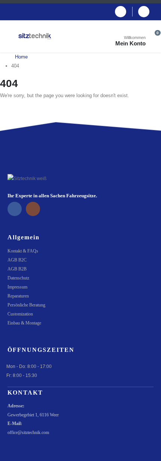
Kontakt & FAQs (22, 251)
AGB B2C (17, 260)
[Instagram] (143, 11)
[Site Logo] (34, 36)
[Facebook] (120, 11)
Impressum (17, 287)
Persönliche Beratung (26, 305)
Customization (20, 314)
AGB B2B (17, 269)
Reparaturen (18, 296)
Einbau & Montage (24, 323)
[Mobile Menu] (12, 36)
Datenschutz (18, 278)
